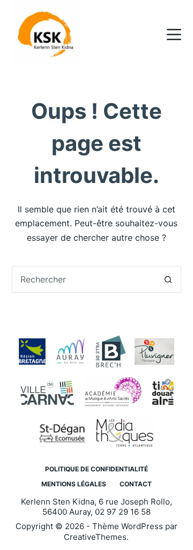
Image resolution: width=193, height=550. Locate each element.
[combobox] (83, 279)
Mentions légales (73, 484)
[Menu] (174, 34)
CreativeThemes (95, 537)
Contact (136, 484)
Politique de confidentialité (96, 469)
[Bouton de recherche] (168, 279)
